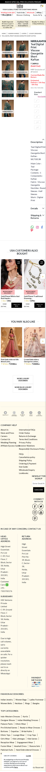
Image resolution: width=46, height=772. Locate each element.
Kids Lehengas (19, 739)
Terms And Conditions (28, 439)
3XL (37, 127)
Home (4, 33)
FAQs (21, 454)
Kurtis (25, 716)
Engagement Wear (25, 742)
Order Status (24, 433)
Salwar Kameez (13, 33)
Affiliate (39, 12)
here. (16, 767)
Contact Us (5, 439)
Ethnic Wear (20, 724)
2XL (37, 122)
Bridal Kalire (26, 731)
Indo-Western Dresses (10, 716)
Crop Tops (31, 735)
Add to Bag (17, 305)
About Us (4, 430)
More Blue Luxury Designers (23, 388)
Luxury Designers (35, 33)
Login (3, 14)
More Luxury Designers (23, 380)
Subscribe (38, 490)
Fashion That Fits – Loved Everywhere (23, 24)
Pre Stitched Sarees (9, 727)
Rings (27, 703)
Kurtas (24, 33)
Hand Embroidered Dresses (27, 750)
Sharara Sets (34, 746)
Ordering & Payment (27, 463)
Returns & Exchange (27, 436)
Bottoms (4, 731)
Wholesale (30, 13)
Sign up (9, 14)
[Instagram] (35, 512)
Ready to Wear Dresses (30, 727)
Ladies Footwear (36, 699)
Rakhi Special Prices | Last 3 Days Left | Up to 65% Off (7, 24)
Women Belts (6, 703)
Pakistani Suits (7, 750)
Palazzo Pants (7, 724)
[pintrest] (35, 518)
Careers (4, 436)
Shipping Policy (25, 460)
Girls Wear (5, 739)
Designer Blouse (8, 720)
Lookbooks (23, 473)
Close (28, 756)
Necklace (18, 703)
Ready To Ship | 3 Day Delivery (38, 23)
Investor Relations (27, 446)
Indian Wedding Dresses (28, 720)
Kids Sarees (32, 739)
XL (37, 117)
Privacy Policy (25, 442)
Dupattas (15, 731)
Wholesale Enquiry (27, 470)
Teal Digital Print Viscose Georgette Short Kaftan (19, 36)
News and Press (7, 433)
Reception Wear (7, 742)
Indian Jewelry (7, 699)
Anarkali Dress (20, 746)
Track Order (21, 12)
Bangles (36, 703)
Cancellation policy (27, 457)
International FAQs (27, 430)
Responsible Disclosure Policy (32, 449)
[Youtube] (41, 512)
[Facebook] (35, 506)
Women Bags (21, 699)
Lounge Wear (19, 735)
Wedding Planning (8, 442)
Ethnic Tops (5, 735)
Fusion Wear (6, 746)
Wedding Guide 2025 (8, 12)
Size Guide (41, 96)
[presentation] (3, 276)
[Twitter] (41, 506)
